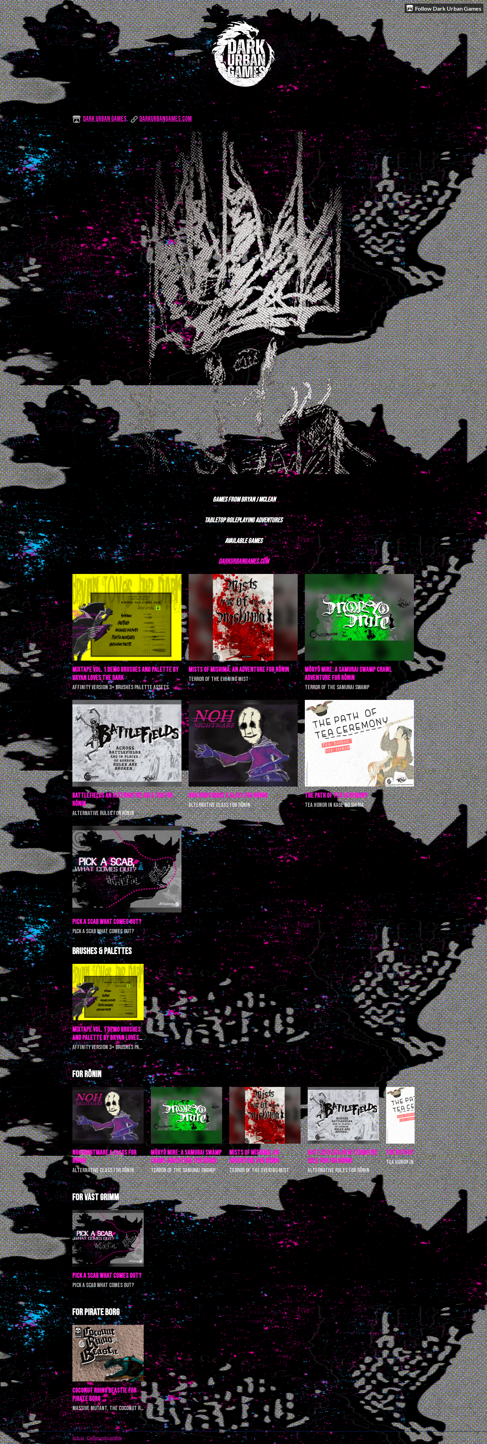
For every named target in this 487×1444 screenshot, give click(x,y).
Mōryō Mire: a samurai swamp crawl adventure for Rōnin (348, 674)
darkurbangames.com (165, 119)
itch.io (78, 1437)
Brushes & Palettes (102, 951)
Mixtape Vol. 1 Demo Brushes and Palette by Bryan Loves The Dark (106, 1038)
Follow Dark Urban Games (448, 8)
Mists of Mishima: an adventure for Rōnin (239, 670)
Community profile (104, 1437)
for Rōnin (87, 1074)
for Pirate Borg (96, 1312)
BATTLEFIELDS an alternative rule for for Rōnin (343, 1157)
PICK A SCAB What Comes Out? (107, 922)
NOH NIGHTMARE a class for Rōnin (228, 796)
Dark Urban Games (105, 119)
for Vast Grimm (95, 1197)
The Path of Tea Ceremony (336, 796)
